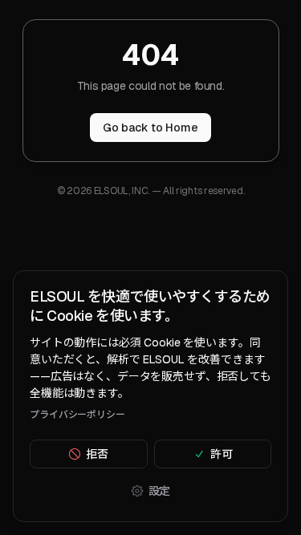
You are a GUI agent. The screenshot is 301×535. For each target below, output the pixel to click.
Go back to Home (150, 127)
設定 (159, 491)
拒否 (97, 454)
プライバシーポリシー (77, 414)
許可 (221, 454)
